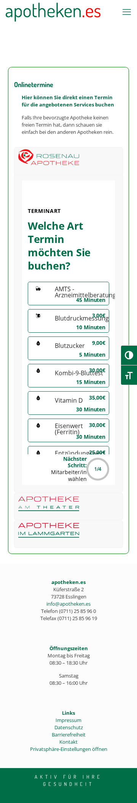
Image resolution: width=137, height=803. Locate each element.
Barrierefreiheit (69, 734)
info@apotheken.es (68, 603)
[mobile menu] (126, 11)
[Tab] (72, 534)
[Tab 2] (72, 506)
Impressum (68, 720)
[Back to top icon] (121, 787)
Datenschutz (68, 727)
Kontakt (68, 741)
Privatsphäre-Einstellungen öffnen (68, 749)
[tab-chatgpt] (72, 161)
